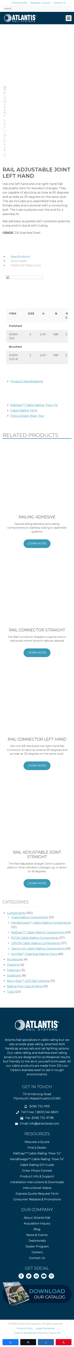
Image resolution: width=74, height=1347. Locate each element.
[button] (5, 121)
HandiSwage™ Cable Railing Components (41, 922)
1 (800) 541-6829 (46, 1112)
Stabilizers (14, 975)
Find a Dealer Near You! (27, 416)
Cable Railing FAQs (23, 410)
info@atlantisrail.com (44, 1123)
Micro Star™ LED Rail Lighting (28, 981)
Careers (37, 1252)
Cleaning (13, 964)
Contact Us (59, 2)
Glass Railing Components (29, 917)
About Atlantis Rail (37, 1217)
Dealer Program (37, 1246)
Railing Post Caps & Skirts (25, 986)
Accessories (15, 959)
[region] (37, 94)
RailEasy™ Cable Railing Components (37, 932)
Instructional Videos (37, 1188)
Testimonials (37, 1240)
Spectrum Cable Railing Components (38, 948)
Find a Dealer (19, 2)
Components (16, 913)
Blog (37, 1229)
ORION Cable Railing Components (35, 943)
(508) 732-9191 (39, 1106)
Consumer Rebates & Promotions (37, 1199)
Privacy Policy (25, 1328)
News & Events (37, 1235)
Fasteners (14, 970)
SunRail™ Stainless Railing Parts (34, 954)
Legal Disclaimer (45, 1328)
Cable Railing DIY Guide (37, 1165)
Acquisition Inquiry (37, 1223)
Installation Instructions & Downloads (37, 1182)
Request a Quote (40, 2)
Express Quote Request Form (37, 1193)
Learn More (37, 543)
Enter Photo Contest (37, 1170)
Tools (10, 991)
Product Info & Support (37, 1176)
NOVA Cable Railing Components (35, 938)
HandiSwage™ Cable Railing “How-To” (37, 1159)
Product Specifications (26, 381)
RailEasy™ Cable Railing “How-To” (34, 405)
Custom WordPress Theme (29, 1333)
